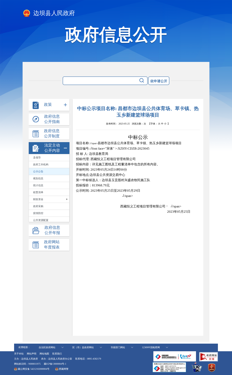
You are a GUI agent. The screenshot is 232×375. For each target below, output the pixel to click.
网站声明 (31, 353)
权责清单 (38, 192)
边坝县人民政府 (53, 13)
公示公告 (38, 171)
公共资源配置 (40, 220)
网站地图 (44, 353)
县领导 (37, 157)
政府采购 (38, 206)
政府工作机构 (40, 164)
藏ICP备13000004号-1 (55, 364)
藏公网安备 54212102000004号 (33, 369)
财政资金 (38, 199)
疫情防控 (38, 213)
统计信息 (38, 185)
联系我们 (57, 353)
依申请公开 (158, 81)
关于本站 (19, 353)
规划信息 (38, 178)
